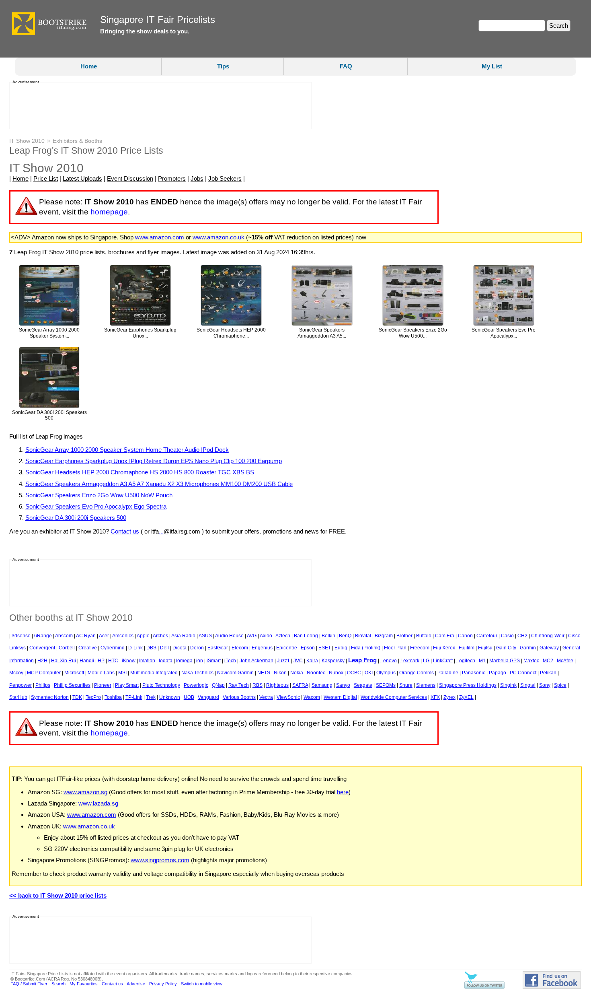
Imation (147, 660)
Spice (560, 685)
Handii (87, 660)
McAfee (565, 660)
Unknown (169, 697)
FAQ (346, 66)
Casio (507, 636)
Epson (308, 648)
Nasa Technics (197, 673)
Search (58, 983)
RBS (257, 685)
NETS (263, 673)
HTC (113, 660)
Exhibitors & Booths (77, 141)
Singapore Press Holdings (468, 685)
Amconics (122, 636)
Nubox (336, 673)
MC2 (548, 660)
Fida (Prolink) (365, 648)
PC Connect (523, 673)
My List (492, 66)
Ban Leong (306, 636)
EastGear (217, 648)
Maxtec (531, 660)
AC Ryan (86, 636)
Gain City (506, 648)
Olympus (386, 673)
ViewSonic (288, 697)
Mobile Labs (101, 673)
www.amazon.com (159, 237)
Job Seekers (225, 178)
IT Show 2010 (27, 141)
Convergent (42, 648)
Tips (223, 66)
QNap (218, 685)
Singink (508, 685)
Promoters (172, 178)
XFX (435, 697)
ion (199, 660)
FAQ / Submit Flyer (28, 983)
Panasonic (473, 673)
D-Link (135, 648)
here (343, 792)
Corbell (67, 648)
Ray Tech (238, 685)
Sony (544, 685)
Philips (42, 685)
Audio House (229, 636)
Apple (143, 636)
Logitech (465, 660)
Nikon (280, 673)
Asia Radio (183, 636)
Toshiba (113, 697)
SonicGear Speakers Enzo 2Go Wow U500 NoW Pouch (98, 495)
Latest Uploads (82, 178)
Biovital (363, 636)
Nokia (296, 673)
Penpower (20, 685)
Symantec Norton (50, 697)
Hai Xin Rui (63, 660)
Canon (465, 636)
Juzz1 (283, 660)
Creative (87, 648)
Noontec (316, 673)
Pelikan (548, 673)
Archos (160, 636)
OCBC (354, 673)
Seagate (363, 685)
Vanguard (208, 697)
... (161, 531)
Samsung (322, 685)
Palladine (447, 673)
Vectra (266, 697)
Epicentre (286, 648)
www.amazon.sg (85, 792)
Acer (104, 636)
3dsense (21, 636)
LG (426, 660)
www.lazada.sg (98, 803)
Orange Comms (416, 673)
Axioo (266, 636)
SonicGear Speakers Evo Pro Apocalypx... (504, 333)
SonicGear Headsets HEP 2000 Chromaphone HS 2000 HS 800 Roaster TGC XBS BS (139, 472)
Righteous (277, 685)
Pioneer (102, 685)
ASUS (205, 636)
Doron (197, 648)
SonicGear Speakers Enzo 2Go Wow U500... (413, 333)
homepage (109, 212)
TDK (77, 697)
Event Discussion (130, 178)
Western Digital (340, 697)
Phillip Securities (72, 685)
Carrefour (486, 636)
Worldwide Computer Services (394, 697)
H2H (42, 660)
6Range (43, 636)
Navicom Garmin (235, 673)
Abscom (64, 636)
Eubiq (340, 648)
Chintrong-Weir (547, 636)
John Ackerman (256, 660)
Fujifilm (466, 648)
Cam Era (444, 636)
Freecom (419, 648)
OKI (369, 673)
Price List (45, 178)
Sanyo (343, 685)
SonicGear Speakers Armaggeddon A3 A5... (322, 333)
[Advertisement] (158, 106)
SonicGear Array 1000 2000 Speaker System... (49, 333)
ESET (324, 648)
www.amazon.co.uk (218, 237)
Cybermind (113, 648)
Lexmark (409, 660)
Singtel (528, 685)
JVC (298, 660)
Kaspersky (333, 660)
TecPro (93, 697)
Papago (497, 673)
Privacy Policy (163, 983)
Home (88, 66)
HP (101, 660)
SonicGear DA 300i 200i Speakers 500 (49, 415)
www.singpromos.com (160, 860)
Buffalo (423, 636)
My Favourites (84, 983)
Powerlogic (196, 685)
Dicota (179, 648)
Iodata (165, 660)
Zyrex (449, 697)
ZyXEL (466, 697)
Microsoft (74, 673)
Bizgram (384, 636)
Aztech (282, 636)
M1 (482, 660)
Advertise (136, 983)
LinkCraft (443, 660)
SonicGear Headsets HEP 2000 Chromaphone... (231, 333)
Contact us (125, 531)
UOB (189, 697)
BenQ (345, 636)
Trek (151, 697)
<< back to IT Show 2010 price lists (58, 895)
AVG (252, 636)
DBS (151, 648)
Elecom (240, 648)
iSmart (214, 660)
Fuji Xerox (444, 648)
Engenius (262, 648)
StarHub (18, 697)
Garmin (528, 648)
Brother (404, 636)
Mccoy (16, 673)
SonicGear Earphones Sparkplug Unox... (140, 333)
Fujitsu (485, 648)
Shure (405, 685)
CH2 (522, 636)
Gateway (549, 648)
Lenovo (388, 660)
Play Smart (127, 685)
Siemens (425, 685)
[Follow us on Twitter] (484, 987)
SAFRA (300, 685)
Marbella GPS (504, 660)
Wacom (312, 697)
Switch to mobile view (201, 983)
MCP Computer (44, 673)
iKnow (128, 660)
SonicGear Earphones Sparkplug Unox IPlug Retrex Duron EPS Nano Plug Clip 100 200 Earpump (153, 460)
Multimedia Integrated (154, 673)
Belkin (328, 636)
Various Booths (239, 697)
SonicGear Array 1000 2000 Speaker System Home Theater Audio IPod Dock (127, 449)
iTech (230, 660)
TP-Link (133, 697)
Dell (164, 648)
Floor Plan (395, 648)
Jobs (197, 178)
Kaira (312, 660)
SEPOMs (386, 685)
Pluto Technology (161, 685)
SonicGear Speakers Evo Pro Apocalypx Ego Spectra (95, 506)
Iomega (184, 660)
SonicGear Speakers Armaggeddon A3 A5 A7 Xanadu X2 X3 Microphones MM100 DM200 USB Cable (159, 483)
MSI (122, 673)
